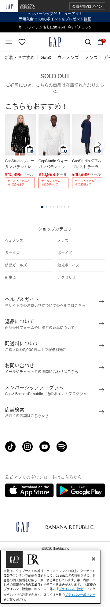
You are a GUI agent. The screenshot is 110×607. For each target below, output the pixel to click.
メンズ (62, 241)
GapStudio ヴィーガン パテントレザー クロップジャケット (20, 164)
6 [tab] (61, 207)
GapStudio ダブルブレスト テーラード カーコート (87, 164)
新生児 (10, 277)
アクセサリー (68, 277)
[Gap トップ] (55, 42)
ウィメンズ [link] (68, 57)
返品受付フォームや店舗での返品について (40, 328)
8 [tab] (68, 207)
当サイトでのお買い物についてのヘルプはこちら (45, 306)
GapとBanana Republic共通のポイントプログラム (46, 394)
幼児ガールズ (16, 265)
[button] (87, 6)
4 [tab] (53, 207)
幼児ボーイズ (68, 265)
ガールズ (12, 253)
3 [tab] (50, 207)
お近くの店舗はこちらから (27, 416)
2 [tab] (46, 207)
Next (100, 144)
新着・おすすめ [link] (20, 57)
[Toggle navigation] (8, 42)
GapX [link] (46, 57)
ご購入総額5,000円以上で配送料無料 (36, 350)
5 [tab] (57, 207)
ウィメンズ (14, 241)
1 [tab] (42, 207)
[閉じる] (93, 559)
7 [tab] (64, 207)
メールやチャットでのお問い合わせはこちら (41, 372)
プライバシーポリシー (80, 595)
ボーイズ (64, 253)
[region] (50, 577)
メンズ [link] (91, 57)
